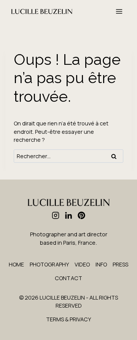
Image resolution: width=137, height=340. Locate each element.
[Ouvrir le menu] (119, 11)
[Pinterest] (81, 215)
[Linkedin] (68, 215)
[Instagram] (55, 215)
